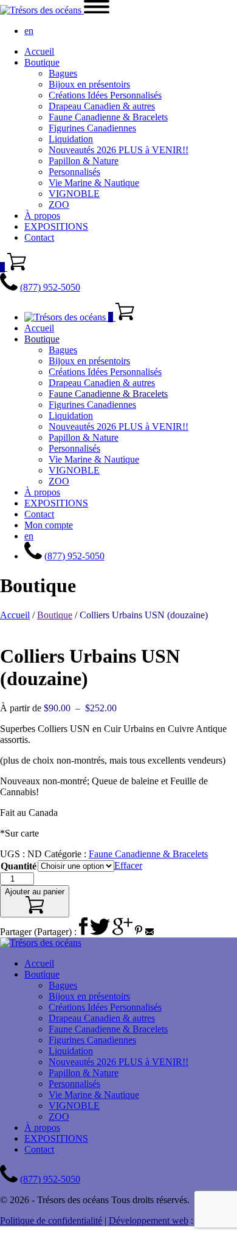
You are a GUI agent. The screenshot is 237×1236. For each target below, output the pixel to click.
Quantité (18, 866)
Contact (39, 237)
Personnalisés (74, 172)
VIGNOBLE (74, 193)
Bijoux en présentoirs (89, 84)
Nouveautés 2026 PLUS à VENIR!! (118, 150)
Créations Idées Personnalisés (105, 95)
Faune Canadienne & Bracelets (108, 117)
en (28, 31)
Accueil (39, 51)
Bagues (63, 73)
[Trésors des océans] (42, 10)
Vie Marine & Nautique (94, 183)
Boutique (42, 62)
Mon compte (48, 525)
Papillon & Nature (83, 161)
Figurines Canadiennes (92, 128)
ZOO (59, 204)
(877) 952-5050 (50, 287)
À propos (42, 215)
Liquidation (71, 139)
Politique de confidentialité (51, 1220)
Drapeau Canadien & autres (102, 106)
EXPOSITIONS (56, 226)
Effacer (128, 865)
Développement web (148, 1220)
